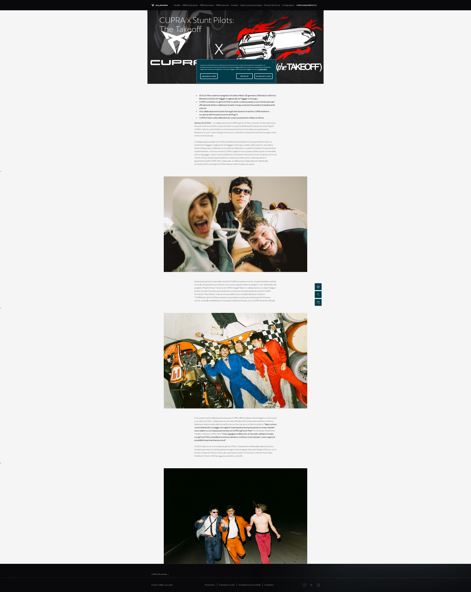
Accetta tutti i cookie (263, 76)
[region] (236, 71)
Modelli (177, 5)
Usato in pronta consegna (251, 5)
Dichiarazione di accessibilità (250, 585)
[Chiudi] (272, 62)
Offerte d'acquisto (190, 5)
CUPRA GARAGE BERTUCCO (306, 5)
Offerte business (207, 5)
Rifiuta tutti (245, 76)
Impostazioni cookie (209, 76)
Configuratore (288, 5)
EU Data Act (269, 585)
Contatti (234, 5)
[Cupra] (162, 5)
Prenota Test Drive (272, 5)
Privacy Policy (210, 585)
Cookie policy (262, 69)
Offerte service (222, 5)
